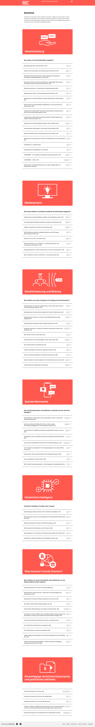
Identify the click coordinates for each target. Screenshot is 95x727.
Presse (63, 724)
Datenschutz (90, 724)
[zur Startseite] (25, 3)
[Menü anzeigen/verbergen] (72, 1)
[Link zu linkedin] (17, 724)
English (67, 724)
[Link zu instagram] (20, 724)
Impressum (84, 724)
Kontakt (79, 724)
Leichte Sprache (73, 724)
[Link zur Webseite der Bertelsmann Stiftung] (8, 724)
